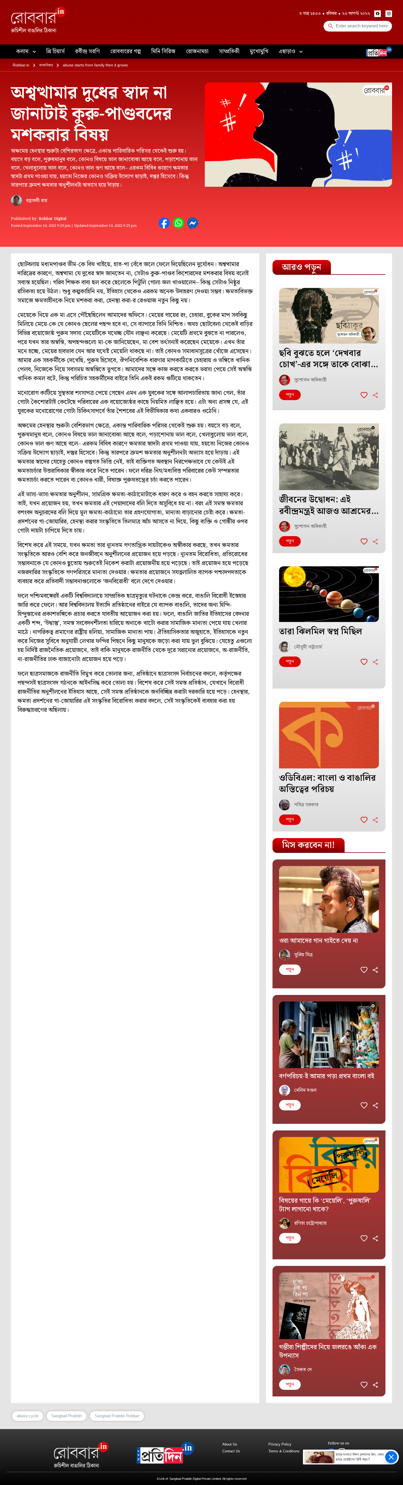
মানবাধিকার (46, 65)
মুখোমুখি (259, 51)
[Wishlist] (364, 395)
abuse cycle (27, 1415)
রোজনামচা (197, 51)
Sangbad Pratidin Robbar (117, 1415)
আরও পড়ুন (301, 267)
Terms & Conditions (284, 1451)
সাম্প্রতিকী (229, 51)
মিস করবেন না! (308, 845)
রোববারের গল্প (125, 51)
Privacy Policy (279, 1444)
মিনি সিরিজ (163, 51)
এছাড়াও (288, 51)
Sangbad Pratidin (66, 1415)
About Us (229, 1444)
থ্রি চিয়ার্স (55, 51)
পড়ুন (290, 394)
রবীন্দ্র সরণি (87, 51)
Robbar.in (21, 65)
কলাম (23, 51)
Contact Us (231, 1451)
